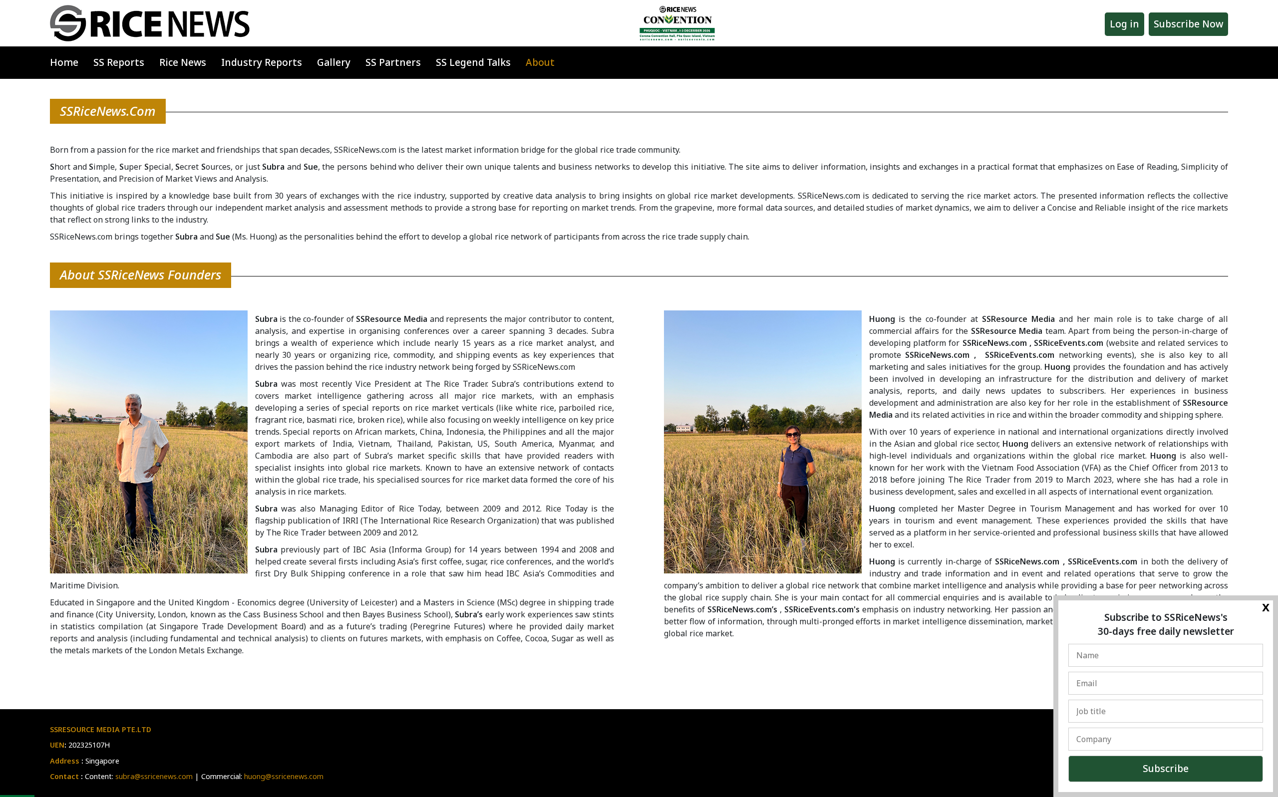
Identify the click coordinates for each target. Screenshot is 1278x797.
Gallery (333, 62)
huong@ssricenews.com (283, 776)
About (540, 62)
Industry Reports (261, 62)
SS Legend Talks (473, 62)
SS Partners (393, 62)
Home (64, 62)
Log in (1124, 23)
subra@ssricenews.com (154, 776)
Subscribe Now (1188, 23)
